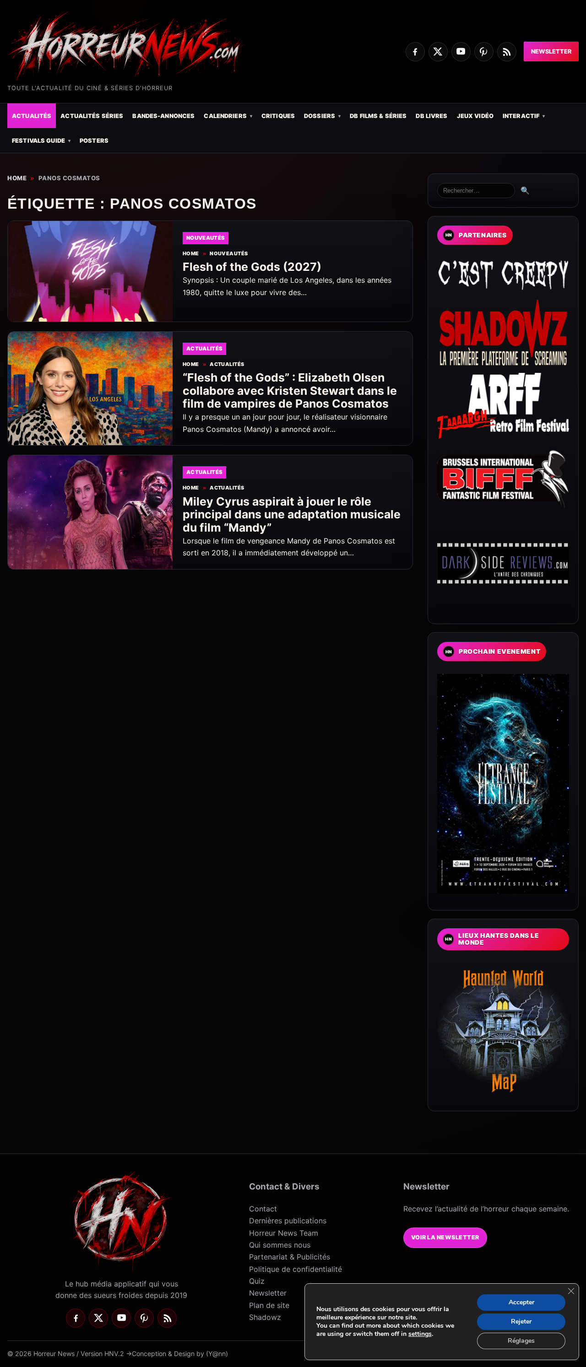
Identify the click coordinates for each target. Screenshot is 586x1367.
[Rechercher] (476, 190)
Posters (94, 140)
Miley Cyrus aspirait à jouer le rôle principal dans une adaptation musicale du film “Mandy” (292, 514)
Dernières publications (287, 1220)
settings (420, 1334)
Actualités (31, 116)
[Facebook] (415, 51)
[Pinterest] (484, 51)
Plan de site (269, 1305)
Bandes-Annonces (163, 116)
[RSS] (506, 51)
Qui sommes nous (279, 1244)
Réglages (521, 1340)
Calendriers (225, 116)
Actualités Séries (91, 116)
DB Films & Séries (378, 116)
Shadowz (265, 1317)
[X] (438, 51)
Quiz (257, 1281)
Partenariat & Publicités (289, 1256)
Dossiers (319, 116)
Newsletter (551, 51)
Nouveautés (229, 254)
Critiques (278, 116)
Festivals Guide (38, 140)
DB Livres (431, 116)
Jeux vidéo (475, 116)
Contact (263, 1208)
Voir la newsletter (445, 1237)
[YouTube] (461, 51)
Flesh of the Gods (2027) (252, 267)
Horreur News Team (283, 1233)
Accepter (521, 1302)
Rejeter (521, 1321)
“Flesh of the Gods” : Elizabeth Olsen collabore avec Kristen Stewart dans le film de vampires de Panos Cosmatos (290, 390)
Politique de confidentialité (295, 1269)
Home (17, 178)
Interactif (521, 116)
